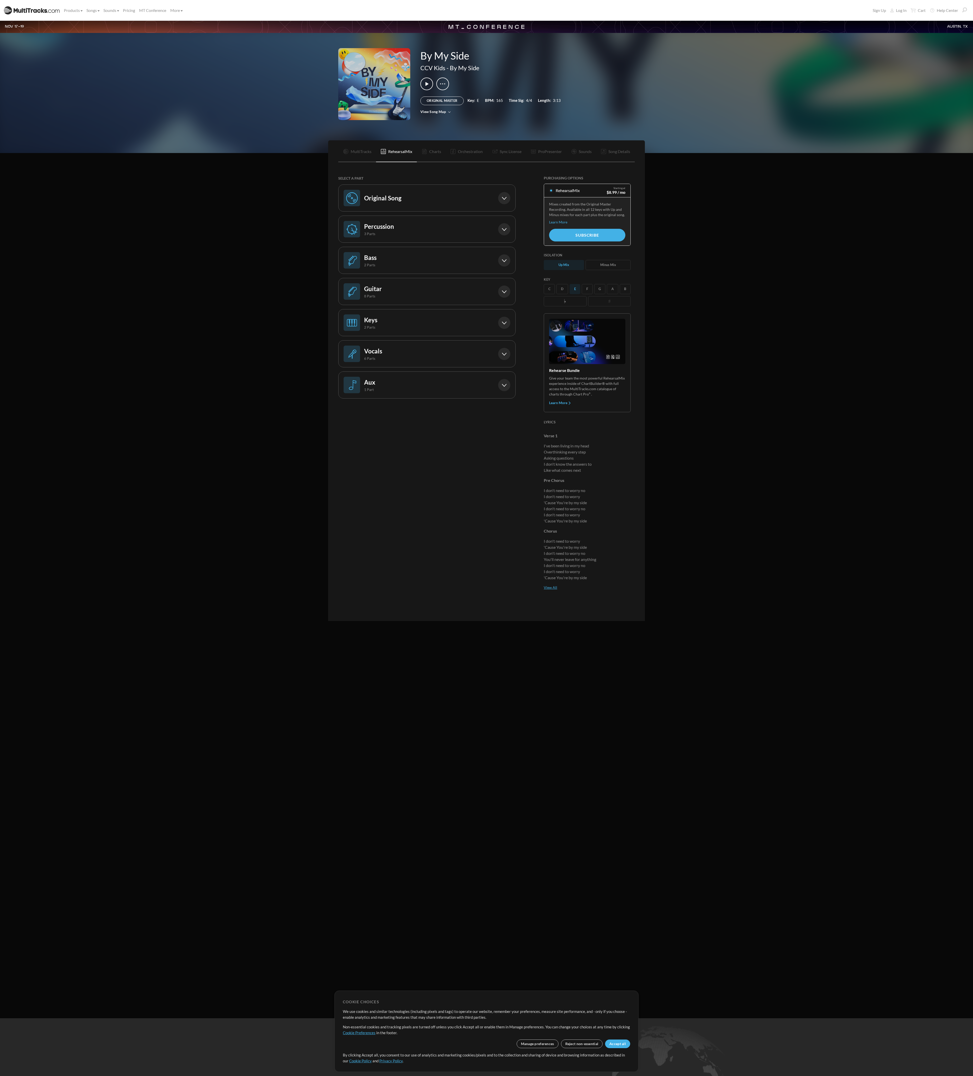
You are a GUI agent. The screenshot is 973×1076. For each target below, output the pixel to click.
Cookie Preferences (359, 1032)
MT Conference (152, 10)
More (175, 10)
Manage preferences (537, 1044)
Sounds (109, 10)
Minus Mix (608, 265)
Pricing (129, 10)
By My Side (464, 67)
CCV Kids (432, 67)
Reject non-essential (581, 1044)
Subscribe (587, 235)
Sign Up (879, 10)
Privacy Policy (391, 1061)
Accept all (617, 1044)
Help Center (947, 10)
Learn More (558, 222)
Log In (901, 10)
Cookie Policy (360, 1061)
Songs (91, 10)
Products (72, 10)
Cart (922, 10)
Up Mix (563, 265)
